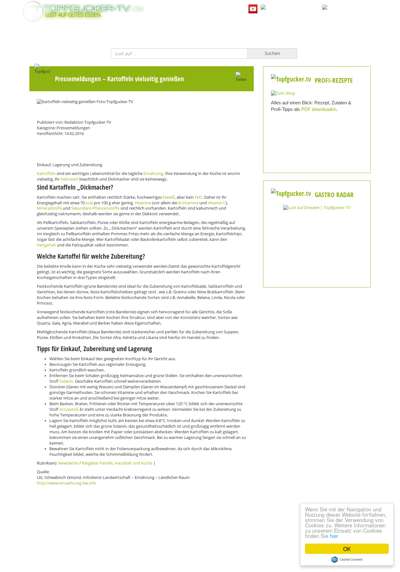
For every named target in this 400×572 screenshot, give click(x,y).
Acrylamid (68, 409)
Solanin (66, 381)
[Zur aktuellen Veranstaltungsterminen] (317, 207)
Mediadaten (78, 537)
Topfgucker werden (139, 537)
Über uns (200, 537)
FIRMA (191, 31)
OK (347, 549)
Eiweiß (169, 197)
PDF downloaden (318, 109)
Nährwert (69, 179)
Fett (198, 197)
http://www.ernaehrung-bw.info (66, 483)
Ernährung (153, 173)
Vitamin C (217, 203)
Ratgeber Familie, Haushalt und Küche (117, 463)
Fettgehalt (46, 245)
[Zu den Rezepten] (283, 93)
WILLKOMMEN (158, 31)
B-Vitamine (188, 203)
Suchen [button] (272, 53)
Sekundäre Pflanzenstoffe (95, 208)
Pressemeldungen (78, 78)
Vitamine (143, 203)
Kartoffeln (46, 173)
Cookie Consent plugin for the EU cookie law (346, 559)
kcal (89, 203)
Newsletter (68, 463)
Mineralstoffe (49, 208)
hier (334, 536)
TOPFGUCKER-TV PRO (231, 31)
